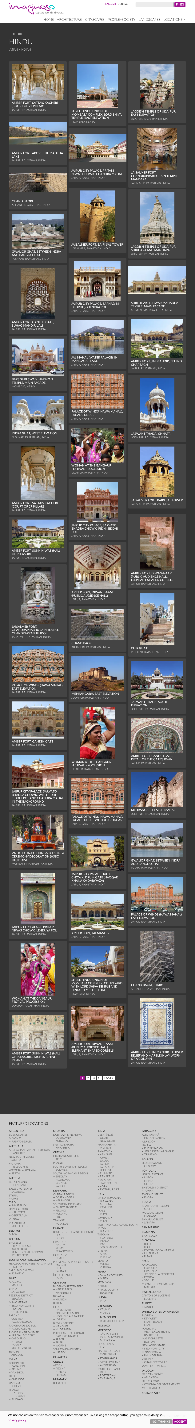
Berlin (57, 1303)
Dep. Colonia (151, 1381)
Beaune (61, 1235)
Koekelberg (19, 1249)
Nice (59, 1268)
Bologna (106, 1201)
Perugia (105, 1257)
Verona (105, 1267)
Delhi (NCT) (105, 1134)
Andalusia (149, 1264)
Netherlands (107, 1358)
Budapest (59, 1383)
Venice (104, 1263)
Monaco (104, 1325)
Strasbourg (64, 1251)
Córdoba (150, 1268)
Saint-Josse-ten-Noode (27, 1252)
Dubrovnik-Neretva (67, 1134)
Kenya (102, 1271)
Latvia (102, 1297)
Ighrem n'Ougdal (112, 1337)
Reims (59, 1248)
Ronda (149, 1277)
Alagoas (15, 1281)
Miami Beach (153, 1321)
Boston (149, 1341)
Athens (61, 1371)
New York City (154, 1348)
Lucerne (150, 1298)
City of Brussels (22, 1246)
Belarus (15, 1230)
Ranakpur (107, 1176)
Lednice (61, 1182)
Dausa (104, 1160)
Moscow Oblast (153, 1212)
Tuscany (103, 1234)
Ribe (58, 1216)
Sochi (148, 1208)
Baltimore (151, 1335)
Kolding (61, 1213)
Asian (13, 49)
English (110, 4)
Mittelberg (19, 1226)
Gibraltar (60, 1357)
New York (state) (153, 1345)
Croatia (59, 1131)
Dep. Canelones (152, 1374)
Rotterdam (108, 1375)
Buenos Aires (18, 1134)
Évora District (152, 1194)
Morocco (104, 1330)
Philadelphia (153, 1355)
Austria (14, 1178)
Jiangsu (14, 1383)
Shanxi (14, 1389)
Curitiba (17, 1318)
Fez (102, 1347)
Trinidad (150, 1154)
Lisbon (148, 1177)
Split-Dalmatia (63, 1144)
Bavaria (58, 1296)
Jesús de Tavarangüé (159, 1151)
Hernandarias (154, 1137)
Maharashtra (107, 1144)
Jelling (61, 1210)
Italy (101, 1194)
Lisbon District (152, 1174)
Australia (16, 1146)
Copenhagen (65, 1197)
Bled (147, 1244)
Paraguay (149, 1131)
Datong (17, 1393)
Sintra (148, 1183)
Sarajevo (17, 1273)
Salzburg (18, 1191)
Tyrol (13, 1202)
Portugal (149, 1170)
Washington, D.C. (154, 1366)
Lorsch (61, 1319)
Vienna (14, 1219)
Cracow (150, 1166)
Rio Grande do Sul (22, 1325)
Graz (14, 1198)
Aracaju (17, 1354)
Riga (103, 1301)
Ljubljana (151, 1253)
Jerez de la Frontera (159, 1274)
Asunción (149, 1141)
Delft (104, 1372)
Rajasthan (105, 1151)
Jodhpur (106, 1170)
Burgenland (18, 1181)
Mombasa (104, 1282)
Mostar (16, 1266)
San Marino (150, 1227)
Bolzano (106, 1231)
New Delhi (107, 1140)
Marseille (62, 1265)
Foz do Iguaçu (21, 1321)
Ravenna (106, 1207)
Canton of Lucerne (156, 1295)
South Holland (109, 1369)
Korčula (62, 1140)
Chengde (17, 1379)
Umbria (103, 1250)
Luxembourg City (112, 1321)
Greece (58, 1361)
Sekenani (106, 1292)
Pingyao (17, 1399)
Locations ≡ (174, 19)
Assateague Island (157, 1331)
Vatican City (151, 1392)
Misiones (15, 1138)
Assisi (103, 1254)
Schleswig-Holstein (67, 1349)
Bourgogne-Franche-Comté (73, 1232)
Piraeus (61, 1374)
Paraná (14, 1315)
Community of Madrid (158, 1284)
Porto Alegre (21, 1328)
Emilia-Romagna (109, 1197)
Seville (149, 1280)
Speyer (60, 1339)
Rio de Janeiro (21, 1348)
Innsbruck (18, 1205)
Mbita (104, 1278)
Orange (61, 1271)
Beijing (16, 1369)
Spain (145, 1261)
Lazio (101, 1211)
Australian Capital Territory (29, 1150)
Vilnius (105, 1312)
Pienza (104, 1240)
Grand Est (60, 1242)
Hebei (13, 1376)
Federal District (21, 1295)
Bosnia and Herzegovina (27, 1259)
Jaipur (104, 1164)
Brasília (16, 1298)
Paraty (16, 1344)
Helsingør (63, 1200)
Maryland (149, 1328)
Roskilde (62, 1223)
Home (48, 19)
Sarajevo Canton (21, 1270)
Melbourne (19, 1166)
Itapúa (146, 1145)
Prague (58, 1162)
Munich (61, 1299)
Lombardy (105, 1217)
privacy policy (17, 1420)
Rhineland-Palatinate (69, 1333)
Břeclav (61, 1176)
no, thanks (161, 1421)
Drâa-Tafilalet (108, 1334)
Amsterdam (108, 1365)
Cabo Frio (18, 1338)
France (58, 1228)
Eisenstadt (18, 1185)
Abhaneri (106, 1154)
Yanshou (17, 1372)
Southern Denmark (67, 1204)
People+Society (121, 19)
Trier (59, 1342)
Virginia (147, 1359)
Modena (106, 1204)
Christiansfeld (66, 1207)
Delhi (104, 1137)
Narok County (108, 1289)
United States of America (160, 1311)
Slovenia (148, 1240)
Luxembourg (107, 1317)
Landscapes (149, 19)
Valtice (61, 1186)
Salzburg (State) (20, 1188)
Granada (150, 1271)
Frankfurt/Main (67, 1313)
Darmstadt (63, 1310)
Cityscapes (95, 19)
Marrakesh (108, 1354)
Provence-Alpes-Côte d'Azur (73, 1262)
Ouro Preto (19, 1312)
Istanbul (148, 1307)
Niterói (16, 1341)
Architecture (69, 19)
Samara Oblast (152, 1219)
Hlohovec (63, 1179)
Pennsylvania (151, 1352)
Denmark (60, 1190)
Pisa (102, 1243)
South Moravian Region (70, 1173)
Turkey (147, 1303)
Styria (13, 1195)
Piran (148, 1256)
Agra (103, 1186)
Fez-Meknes (106, 1344)
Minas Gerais (18, 1302)
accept (180, 1421)
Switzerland (151, 1292)
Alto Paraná (150, 1134)
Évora (148, 1197)
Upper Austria (19, 1209)
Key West (150, 1318)
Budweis (62, 1169)
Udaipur (106, 1179)
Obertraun (19, 1215)
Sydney (16, 1159)
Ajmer (104, 1157)
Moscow (150, 1215)
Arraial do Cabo (23, 1335)
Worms (61, 1345)
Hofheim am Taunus (70, 1316)
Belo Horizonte (22, 1305)
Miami (148, 1324)
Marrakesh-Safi (109, 1350)
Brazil (13, 1278)
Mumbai (105, 1147)
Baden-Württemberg (68, 1286)
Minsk (13, 1234)
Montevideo (151, 1388)
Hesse (57, 1307)
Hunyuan (18, 1396)
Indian (26, 49)
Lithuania (105, 1305)
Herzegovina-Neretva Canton (30, 1263)
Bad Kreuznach (67, 1336)
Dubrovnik (63, 1137)
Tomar (148, 1190)
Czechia (58, 1152)
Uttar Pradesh (108, 1183)
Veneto (103, 1260)
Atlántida (151, 1377)
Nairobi (103, 1285)
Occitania (60, 1255)
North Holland (109, 1362)
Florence (106, 1237)
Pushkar (106, 1173)
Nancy (60, 1245)
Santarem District (155, 1187)
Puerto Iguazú (21, 1141)
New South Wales (21, 1156)
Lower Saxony (63, 1323)
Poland (147, 1159)
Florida (147, 1315)
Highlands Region (66, 1156)
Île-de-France (63, 1275)
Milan (104, 1220)
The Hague (107, 1378)
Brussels (15, 1242)
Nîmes (60, 1258)
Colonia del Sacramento (162, 1384)
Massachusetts (152, 1338)
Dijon (60, 1238)
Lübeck (61, 1352)
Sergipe (14, 1351)
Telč (59, 1159)
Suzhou (16, 1386)
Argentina (16, 1131)
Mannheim (63, 1292)
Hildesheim (64, 1329)
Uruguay (148, 1370)
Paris (59, 1278)
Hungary (59, 1379)
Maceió (16, 1285)
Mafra (148, 1180)
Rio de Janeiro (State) (24, 1332)
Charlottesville (155, 1362)
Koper (148, 1247)
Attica (57, 1365)
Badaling (18, 1366)
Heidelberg (64, 1289)
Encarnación (153, 1148)
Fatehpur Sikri (110, 1189)
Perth (15, 1173)
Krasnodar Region (155, 1205)
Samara (149, 1222)
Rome (104, 1214)
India (101, 1131)
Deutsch (123, 4)
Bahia (13, 1288)
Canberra (18, 1153)
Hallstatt (18, 1212)
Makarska (63, 1147)
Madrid (149, 1287)
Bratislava (149, 1235)
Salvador (18, 1292)
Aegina (60, 1368)
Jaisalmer (107, 1167)
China (13, 1359)
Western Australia (22, 1170)
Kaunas (105, 1309)
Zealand (59, 1220)
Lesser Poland (152, 1162)
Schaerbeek (19, 1255)
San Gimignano (111, 1247)
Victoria (15, 1163)
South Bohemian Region (70, 1166)
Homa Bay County (110, 1275)
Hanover (62, 1326)
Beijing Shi (16, 1363)
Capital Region (63, 1194)
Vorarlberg (17, 1223)
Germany (59, 1282)
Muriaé (16, 1308)
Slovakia (148, 1231)
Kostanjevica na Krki (159, 1250)
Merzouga (107, 1340)
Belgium (15, 1239)
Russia (146, 1202)
